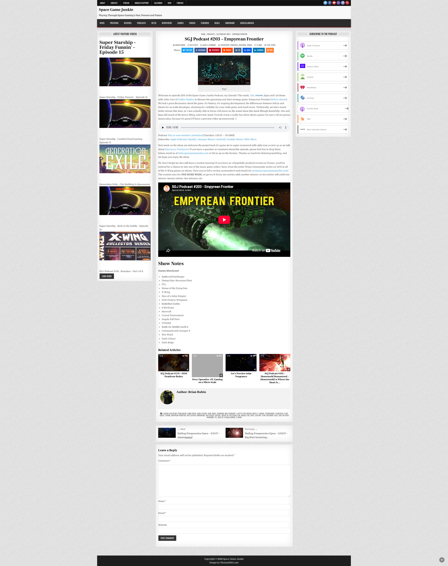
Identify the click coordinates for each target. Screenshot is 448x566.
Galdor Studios (186, 99)
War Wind (212, 413)
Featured (205, 23)
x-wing (239, 417)
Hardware (230, 23)
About (102, 2)
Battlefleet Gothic (213, 415)
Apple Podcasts (178, 139)
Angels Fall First (247, 415)
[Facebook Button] (330, 3)
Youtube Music (235, 139)
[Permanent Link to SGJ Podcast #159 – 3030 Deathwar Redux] (173, 362)
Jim (252, 95)
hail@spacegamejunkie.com (193, 153)
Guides (180, 23)
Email (162, 513)
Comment (164, 460)
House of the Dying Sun (231, 415)
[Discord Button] (343, 3)
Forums (180, 2)
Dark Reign (191, 413)
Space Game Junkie (116, 9)
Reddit (228, 50)
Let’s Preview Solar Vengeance (241, 375)
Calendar (158, 2)
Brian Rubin (180, 45)
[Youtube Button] (334, 3)
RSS (247, 139)
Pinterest (215, 50)
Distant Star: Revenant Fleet (266, 415)
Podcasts (141, 23)
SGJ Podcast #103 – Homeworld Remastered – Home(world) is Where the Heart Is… (274, 378)
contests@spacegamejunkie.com (270, 170)
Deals (217, 23)
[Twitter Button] (325, 3)
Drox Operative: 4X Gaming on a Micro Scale (207, 381)
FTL (216, 417)
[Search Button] (347, 3)
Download (197, 135)
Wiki (169, 2)
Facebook (201, 50)
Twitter (189, 50)
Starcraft (279, 413)
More (254, 139)
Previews (114, 23)
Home (203, 34)
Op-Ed (153, 23)
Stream (126, 2)
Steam (282, 99)
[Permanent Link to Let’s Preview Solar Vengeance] (241, 362)
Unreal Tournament (267, 413)
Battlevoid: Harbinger (196, 415)
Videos (192, 23)
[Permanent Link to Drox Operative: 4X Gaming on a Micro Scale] (207, 365)
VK (239, 50)
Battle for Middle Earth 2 (247, 413)
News (102, 23)
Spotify (192, 139)
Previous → (251, 429)
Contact (114, 2)
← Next (181, 429)
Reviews (127, 23)
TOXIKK (167, 415)
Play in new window (179, 135)
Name (162, 501)
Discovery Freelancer (177, 149)
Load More (107, 276)
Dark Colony (202, 413)
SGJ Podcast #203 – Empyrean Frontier (224, 39)
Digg (248, 50)
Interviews (167, 23)
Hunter (259, 95)
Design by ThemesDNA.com (224, 562)
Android (220, 139)
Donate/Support (142, 2)
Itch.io (274, 99)
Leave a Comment (209, 45)
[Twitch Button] (338, 3)
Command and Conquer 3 (227, 413)
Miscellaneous (247, 23)
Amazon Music (206, 139)
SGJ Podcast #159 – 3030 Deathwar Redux (173, 375)
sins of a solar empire (226, 417)
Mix (271, 50)
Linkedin (260, 50)
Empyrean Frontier (178, 415)
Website (162, 525)
